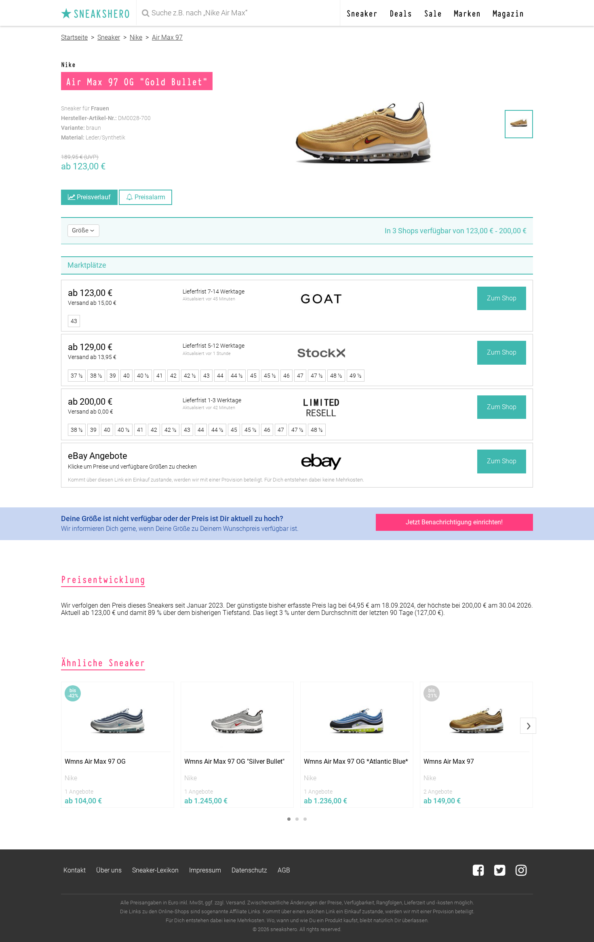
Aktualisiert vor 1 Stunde (207, 353)
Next (528, 726)
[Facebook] (479, 872)
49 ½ (356, 375)
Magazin (508, 12)
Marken (467, 12)
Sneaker (361, 12)
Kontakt (74, 870)
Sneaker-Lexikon (155, 870)
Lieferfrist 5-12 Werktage (213, 345)
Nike (136, 37)
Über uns (109, 870)
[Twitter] (500, 872)
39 (113, 375)
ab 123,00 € (90, 293)
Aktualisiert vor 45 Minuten (209, 299)
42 (173, 375)
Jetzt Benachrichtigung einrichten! (454, 522)
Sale (433, 12)
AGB (284, 870)
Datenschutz (249, 870)
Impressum (205, 870)
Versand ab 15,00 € (92, 303)
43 (74, 321)
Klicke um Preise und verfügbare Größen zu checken (132, 466)
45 (253, 375)
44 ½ (237, 375)
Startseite (74, 37)
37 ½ (77, 375)
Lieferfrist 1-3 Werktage (212, 400)
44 (220, 375)
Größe (81, 230)
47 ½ (317, 375)
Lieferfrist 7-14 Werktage (213, 291)
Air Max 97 (167, 37)
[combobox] (239, 13)
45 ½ (270, 375)
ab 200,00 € (90, 402)
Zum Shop (501, 298)
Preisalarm (149, 197)
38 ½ (96, 375)
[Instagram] (521, 872)
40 (126, 375)
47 (300, 375)
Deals (401, 12)
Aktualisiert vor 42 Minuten (209, 407)
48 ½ (336, 375)
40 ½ (143, 375)
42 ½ (190, 375)
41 (159, 375)
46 (286, 375)
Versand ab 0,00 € (90, 411)
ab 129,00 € (90, 347)
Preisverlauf (93, 197)
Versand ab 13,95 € (92, 357)
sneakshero (98, 12)
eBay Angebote (97, 456)
